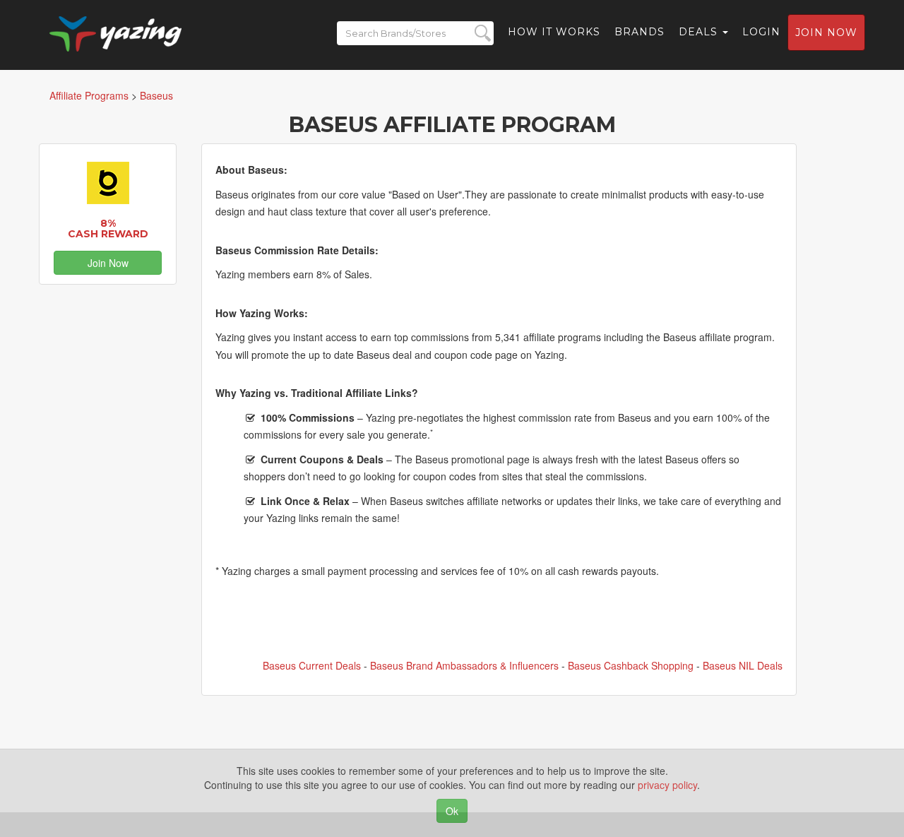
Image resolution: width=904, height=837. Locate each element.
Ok (452, 811)
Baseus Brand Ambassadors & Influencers (464, 665)
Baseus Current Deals (312, 665)
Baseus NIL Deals (743, 665)
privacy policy (667, 785)
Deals (700, 31)
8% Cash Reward (108, 228)
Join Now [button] (108, 263)
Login (761, 31)
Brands (639, 31)
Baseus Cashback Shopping (631, 665)
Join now (826, 32)
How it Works (554, 31)
